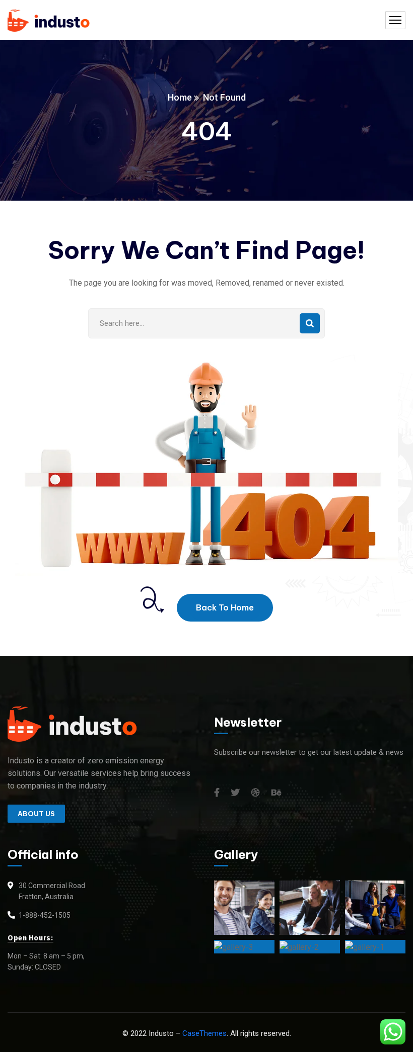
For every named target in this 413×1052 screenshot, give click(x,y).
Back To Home (225, 607)
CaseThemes (204, 1033)
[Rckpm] (49, 20)
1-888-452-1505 (45, 915)
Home (180, 97)
